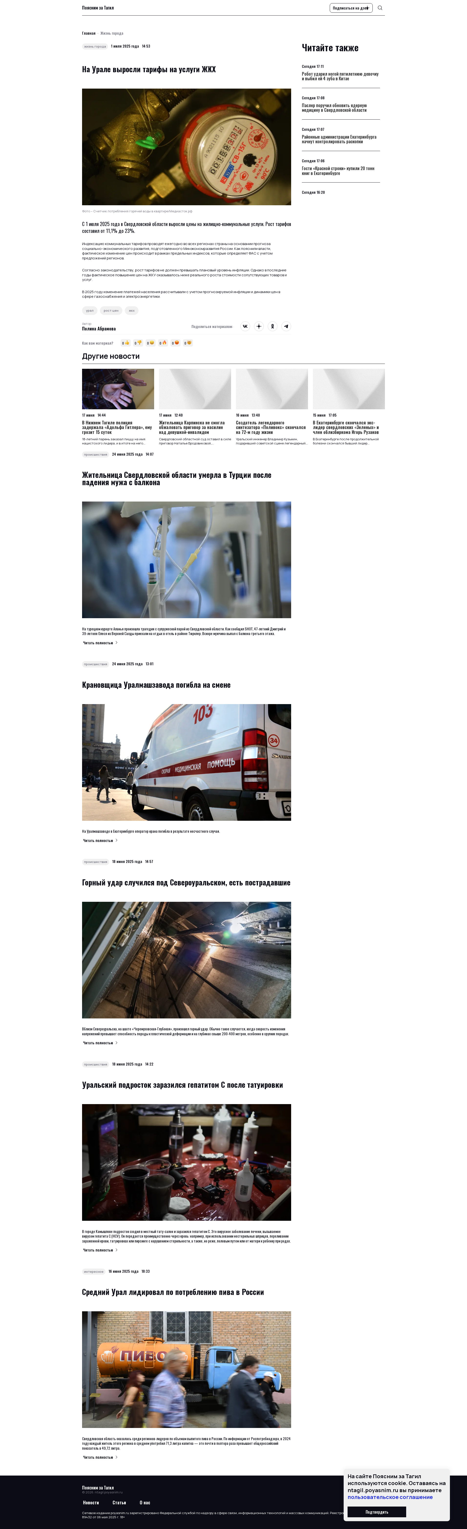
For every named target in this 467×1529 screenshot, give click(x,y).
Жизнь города (111, 33)
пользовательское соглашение (390, 1497)
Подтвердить (377, 1512)
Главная (89, 33)
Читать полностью (98, 642)
